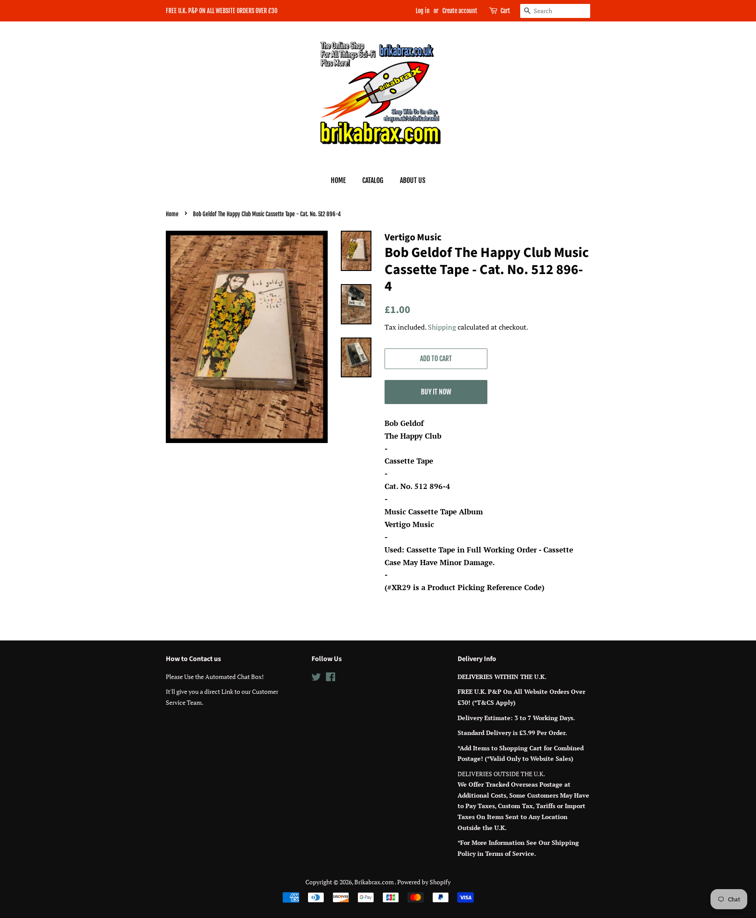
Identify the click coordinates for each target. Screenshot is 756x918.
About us (412, 180)
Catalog (372, 180)
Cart (505, 10)
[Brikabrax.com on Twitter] (316, 678)
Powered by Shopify (424, 882)
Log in (423, 10)
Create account (459, 10)
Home (338, 180)
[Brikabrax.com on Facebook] (331, 678)
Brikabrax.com (374, 882)
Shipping (442, 327)
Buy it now (436, 391)
